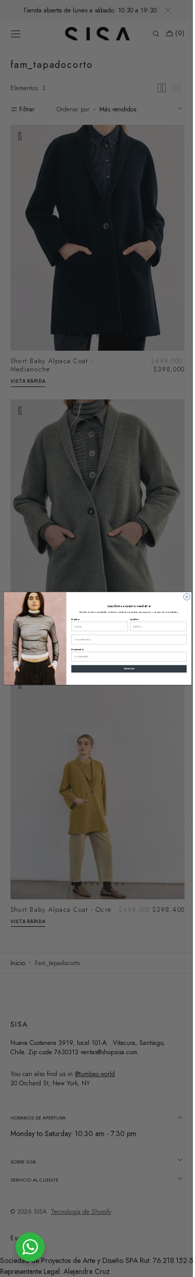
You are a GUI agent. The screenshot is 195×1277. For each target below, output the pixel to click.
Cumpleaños (73, 649)
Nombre (71, 619)
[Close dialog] (182, 597)
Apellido (130, 619)
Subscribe (125, 669)
